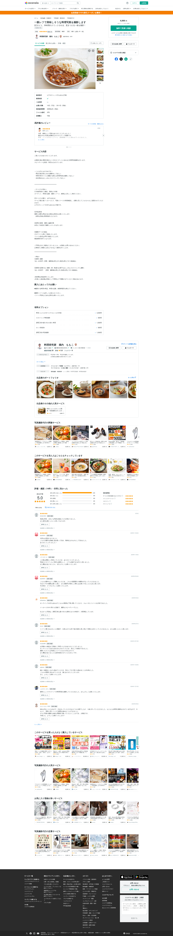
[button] (123, 52)
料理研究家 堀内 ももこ (59, 344)
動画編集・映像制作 (46, 18)
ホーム (36, 18)
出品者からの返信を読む (47, 528)
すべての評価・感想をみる (96, 124)
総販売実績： (67, 36)
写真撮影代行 (70, 18)
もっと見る (41, 139)
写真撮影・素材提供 (59, 18)
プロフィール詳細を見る (128, 344)
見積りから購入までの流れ (124, 35)
